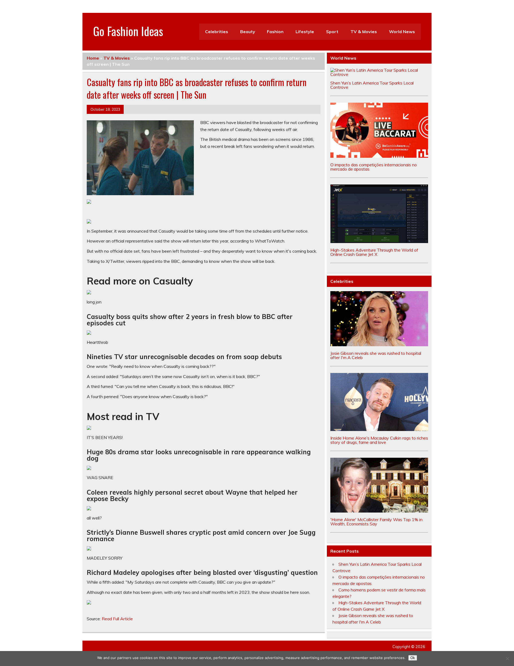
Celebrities (216, 31)
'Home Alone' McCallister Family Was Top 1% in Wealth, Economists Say (376, 521)
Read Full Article (117, 618)
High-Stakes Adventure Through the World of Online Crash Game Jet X (374, 252)
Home (93, 58)
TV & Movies (363, 31)
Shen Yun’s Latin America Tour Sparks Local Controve (372, 85)
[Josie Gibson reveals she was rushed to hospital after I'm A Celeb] (379, 344)
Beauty (247, 31)
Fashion (275, 31)
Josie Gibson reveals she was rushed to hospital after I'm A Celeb (375, 355)
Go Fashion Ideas (128, 30)
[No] (507, 658)
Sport (332, 31)
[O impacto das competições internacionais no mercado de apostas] (379, 156)
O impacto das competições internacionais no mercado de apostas (373, 167)
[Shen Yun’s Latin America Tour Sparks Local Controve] (379, 74)
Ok (412, 658)
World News (402, 31)
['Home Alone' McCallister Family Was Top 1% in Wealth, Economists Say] (379, 511)
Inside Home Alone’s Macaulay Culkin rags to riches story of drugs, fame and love (379, 440)
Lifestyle (305, 31)
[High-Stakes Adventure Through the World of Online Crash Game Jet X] (379, 241)
